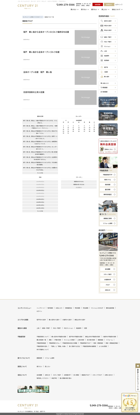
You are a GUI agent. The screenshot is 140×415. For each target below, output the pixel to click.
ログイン (118, 4)
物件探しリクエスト (43, 378)
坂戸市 (106, 67)
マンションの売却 (69, 340)
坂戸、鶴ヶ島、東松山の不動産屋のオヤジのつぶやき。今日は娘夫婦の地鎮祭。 (40, 163)
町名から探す (108, 30)
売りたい (84, 9)
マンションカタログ (97, 308)
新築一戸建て (108, 37)
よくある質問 (103, 346)
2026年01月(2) (40, 202)
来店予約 (54, 378)
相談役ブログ (86, 375)
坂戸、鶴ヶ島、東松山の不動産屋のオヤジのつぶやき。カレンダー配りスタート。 (40, 148)
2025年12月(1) (40, 205)
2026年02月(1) (40, 199)
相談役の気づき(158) (78, 184)
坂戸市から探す (41, 320)
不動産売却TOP (107, 175)
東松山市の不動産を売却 (92, 336)
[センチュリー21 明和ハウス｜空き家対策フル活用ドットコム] (33, 389)
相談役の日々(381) (79, 181)
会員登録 (97, 4)
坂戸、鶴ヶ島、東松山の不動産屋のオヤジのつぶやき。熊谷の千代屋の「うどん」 (40, 132)
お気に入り (105, 83)
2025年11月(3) (40, 208)
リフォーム (109, 340)
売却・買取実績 (98, 343)
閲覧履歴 (104, 87)
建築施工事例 (108, 218)
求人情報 (76, 375)
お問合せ (109, 4)
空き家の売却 (91, 340)
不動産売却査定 (41, 343)
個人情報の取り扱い (66, 378)
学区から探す (108, 25)
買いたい (73, 9)
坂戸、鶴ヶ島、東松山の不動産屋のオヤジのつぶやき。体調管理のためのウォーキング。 (40, 143)
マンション (107, 46)
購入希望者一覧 (41, 340)
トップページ (41, 308)
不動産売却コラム (54, 343)
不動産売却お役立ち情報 (69, 343)
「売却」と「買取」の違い (58, 346)
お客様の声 (107, 279)
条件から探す (108, 21)
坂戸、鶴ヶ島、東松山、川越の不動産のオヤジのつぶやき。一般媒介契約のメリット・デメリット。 (40, 127)
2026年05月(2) (40, 190)
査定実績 (107, 189)
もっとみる (40, 173)
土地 (105, 51)
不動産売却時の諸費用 (89, 346)
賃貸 (85, 328)
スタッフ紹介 (108, 274)
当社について (116, 9)
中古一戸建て (108, 42)
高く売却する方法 (74, 346)
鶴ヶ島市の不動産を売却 (59, 336)
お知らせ (107, 290)
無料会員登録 (110, 308)
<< (66, 120)
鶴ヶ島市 (106, 76)
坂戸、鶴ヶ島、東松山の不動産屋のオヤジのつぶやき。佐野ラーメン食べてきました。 (40, 137)
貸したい (104, 9)
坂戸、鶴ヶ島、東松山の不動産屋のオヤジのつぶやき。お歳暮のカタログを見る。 (40, 169)
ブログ (108, 285)
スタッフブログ (97, 375)
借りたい (94, 9)
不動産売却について (43, 336)
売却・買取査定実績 (112, 343)
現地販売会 (68, 308)
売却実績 (107, 184)
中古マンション (68, 328)
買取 (50, 340)
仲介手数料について (43, 349)
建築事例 (39, 358)
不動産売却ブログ (85, 343)
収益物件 (106, 56)
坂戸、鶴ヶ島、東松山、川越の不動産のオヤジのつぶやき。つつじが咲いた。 (40, 122)
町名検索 (85, 308)
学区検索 (77, 308)
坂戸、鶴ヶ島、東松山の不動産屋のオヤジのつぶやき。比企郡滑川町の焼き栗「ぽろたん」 (40, 158)
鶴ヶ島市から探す (54, 320)
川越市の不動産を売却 (109, 336)
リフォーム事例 (107, 223)
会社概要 (107, 269)
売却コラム (107, 179)
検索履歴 (104, 92)
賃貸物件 (106, 60)
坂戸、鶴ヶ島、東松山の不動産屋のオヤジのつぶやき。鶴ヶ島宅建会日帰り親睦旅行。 (40, 153)
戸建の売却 (57, 340)
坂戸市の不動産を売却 (75, 336)
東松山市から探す (80, 320)
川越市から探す (67, 320)
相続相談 (100, 340)
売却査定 (108, 194)
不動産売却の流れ (42, 346)
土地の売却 (80, 340)
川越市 (106, 72)
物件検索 (50, 308)
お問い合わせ (109, 375)
